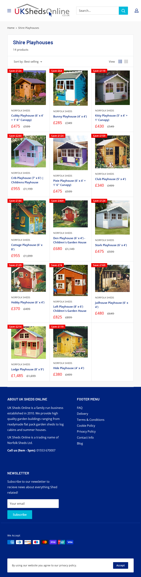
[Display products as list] (126, 61)
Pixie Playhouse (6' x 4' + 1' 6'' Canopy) (69, 183)
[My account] (136, 11)
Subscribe (20, 515)
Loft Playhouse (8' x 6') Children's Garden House (69, 309)
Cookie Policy (86, 426)
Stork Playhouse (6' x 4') (111, 245)
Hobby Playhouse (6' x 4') (27, 302)
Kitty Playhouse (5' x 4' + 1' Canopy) (111, 117)
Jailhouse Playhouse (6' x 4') (111, 305)
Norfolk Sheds (20, 110)
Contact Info (85, 438)
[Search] (123, 11)
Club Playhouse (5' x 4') (110, 179)
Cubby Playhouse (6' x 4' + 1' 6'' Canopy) (27, 117)
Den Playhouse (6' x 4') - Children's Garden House (69, 240)
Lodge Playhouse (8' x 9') (27, 369)
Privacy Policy (86, 431)
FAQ (79, 408)
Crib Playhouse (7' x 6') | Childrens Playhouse (27, 180)
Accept (120, 565)
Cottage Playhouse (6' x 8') (26, 247)
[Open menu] (9, 10)
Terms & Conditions (90, 420)
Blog (80, 443)
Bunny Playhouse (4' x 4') (70, 116)
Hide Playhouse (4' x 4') (68, 368)
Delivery (82, 414)
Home (11, 28)
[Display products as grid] (120, 61)
